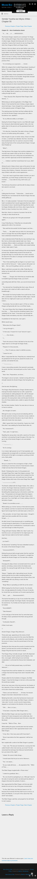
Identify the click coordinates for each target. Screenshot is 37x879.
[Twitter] (34, 4)
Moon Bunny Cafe (7, 869)
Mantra (20, 871)
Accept (21, 11)
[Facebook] (32, 4)
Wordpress (25, 871)
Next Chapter (28, 26)
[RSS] (29, 4)
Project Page (19, 26)
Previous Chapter (10, 26)
